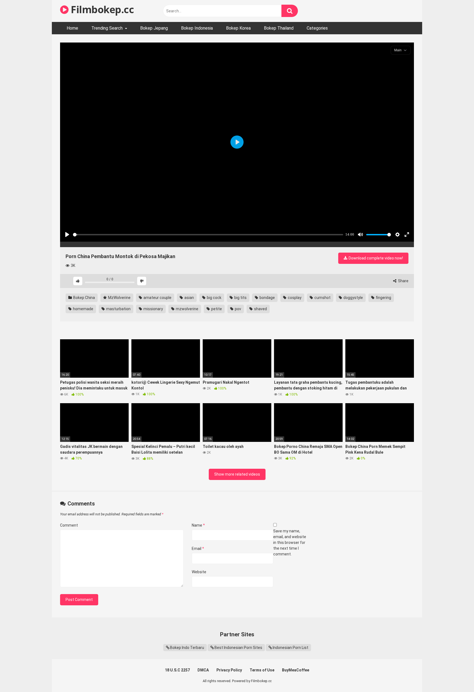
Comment (69, 525)
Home (72, 28)
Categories (317, 28)
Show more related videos (237, 474)
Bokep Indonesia (197, 28)
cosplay (294, 297)
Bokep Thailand (279, 28)
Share (402, 281)
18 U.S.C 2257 (177, 670)
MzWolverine (119, 297)
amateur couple (157, 297)
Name (198, 525)
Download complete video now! (375, 258)
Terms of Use (262, 670)
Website (199, 572)
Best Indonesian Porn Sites (238, 647)
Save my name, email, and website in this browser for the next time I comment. (289, 542)
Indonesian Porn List (290, 647)
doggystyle (353, 297)
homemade (82, 309)
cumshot (322, 297)
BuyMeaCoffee (295, 670)
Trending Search (107, 28)
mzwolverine (186, 309)
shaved (260, 309)
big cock (213, 297)
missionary (153, 309)
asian (189, 297)
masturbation (118, 309)
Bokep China (83, 297)
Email (198, 548)
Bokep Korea (238, 28)
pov (237, 309)
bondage (267, 297)
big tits (240, 297)
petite (216, 309)
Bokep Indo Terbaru (187, 647)
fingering (383, 297)
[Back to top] (455, 675)
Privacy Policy (229, 670)
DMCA (203, 670)
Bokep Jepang (154, 28)
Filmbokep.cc (101, 9)
